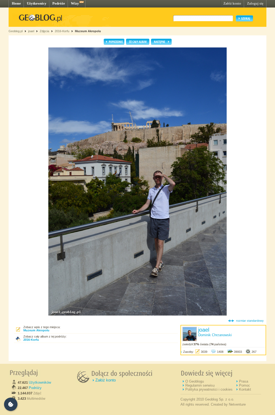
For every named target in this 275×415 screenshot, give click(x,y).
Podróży (35, 388)
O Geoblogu (194, 381)
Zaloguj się (255, 3)
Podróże (58, 3)
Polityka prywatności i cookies (209, 389)
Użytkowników (40, 382)
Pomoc (244, 385)
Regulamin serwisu (200, 385)
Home (16, 3)
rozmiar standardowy (250, 320)
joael (31, 31)
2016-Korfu (62, 31)
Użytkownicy (36, 3)
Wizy (75, 3)
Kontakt (245, 389)
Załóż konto (232, 3)
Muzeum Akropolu (88, 31)
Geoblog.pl (16, 31)
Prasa (243, 381)
